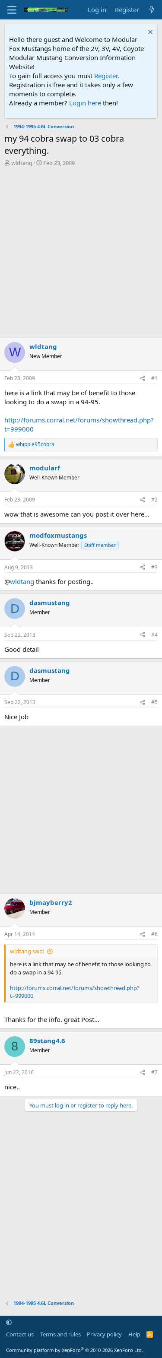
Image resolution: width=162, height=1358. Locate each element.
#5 (154, 702)
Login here (85, 102)
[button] (8, 1322)
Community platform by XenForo (74, 1350)
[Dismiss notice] (149, 33)
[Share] (142, 379)
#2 (154, 499)
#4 (154, 634)
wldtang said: (27, 951)
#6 (154, 934)
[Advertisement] (81, 252)
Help (134, 1334)
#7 (154, 1072)
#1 (154, 378)
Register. (106, 75)
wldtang (21, 163)
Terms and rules (60, 1334)
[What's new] (151, 10)
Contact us (20, 1334)
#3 (154, 567)
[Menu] (12, 10)
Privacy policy (104, 1334)
